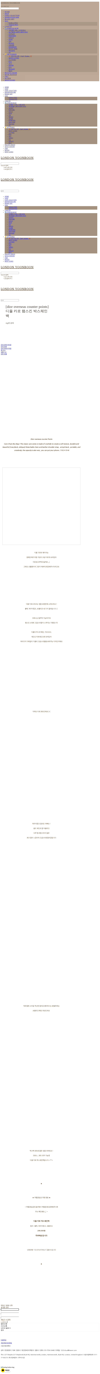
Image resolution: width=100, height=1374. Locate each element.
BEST (10, 71)
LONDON (8, 26)
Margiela (12, 50)
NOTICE (8, 78)
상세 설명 (4, 346)
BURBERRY (13, 47)
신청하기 (4, 1321)
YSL (10, 41)
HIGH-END (13, 49)
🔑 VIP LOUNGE (11, 54)
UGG (6, 21)
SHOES (11, 65)
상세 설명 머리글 (6, 345)
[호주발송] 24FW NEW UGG (18, 32)
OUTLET (12, 34)
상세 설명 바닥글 (6, 348)
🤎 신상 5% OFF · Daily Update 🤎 (20, 56)
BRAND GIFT (9, 19)
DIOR (11, 39)
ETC (10, 67)
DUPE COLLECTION (12, 15)
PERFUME (12, 36)
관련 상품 (4, 354)
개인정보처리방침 (6, 1343)
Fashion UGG (13, 23)
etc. (10, 52)
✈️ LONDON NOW (12, 28)
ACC (10, 63)
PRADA (11, 43)
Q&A (6, 76)
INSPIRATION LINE (12, 17)
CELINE (11, 45)
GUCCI (11, 37)
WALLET (12, 69)
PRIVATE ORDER (11, 73)
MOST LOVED (14, 58)
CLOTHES (12, 60)
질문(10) (3, 352)
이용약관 (3, 1340)
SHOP (7, 13)
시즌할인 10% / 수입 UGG (17, 30)
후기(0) (3, 350)
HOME (7, 12)
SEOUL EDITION (11, 74)
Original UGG (13, 25)
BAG (10, 62)
